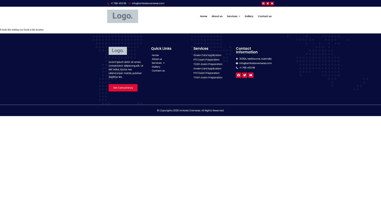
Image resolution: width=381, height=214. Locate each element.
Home (203, 16)
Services (232, 16)
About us (217, 16)
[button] (233, 16)
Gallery (249, 16)
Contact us (265, 16)
